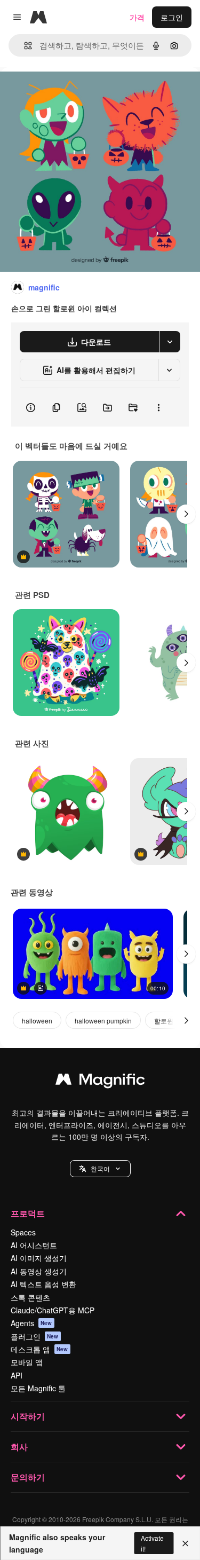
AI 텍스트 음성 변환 (43, 1284)
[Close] (185, 1543)
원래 (61, 91)
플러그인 (35, 1336)
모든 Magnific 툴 (38, 1388)
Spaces (23, 1232)
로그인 (172, 17)
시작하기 (28, 1416)
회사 (19, 1446)
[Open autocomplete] (23, 46)
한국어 (100, 1168)
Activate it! (152, 1543)
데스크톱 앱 (39, 1349)
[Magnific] (100, 1082)
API (16, 1375)
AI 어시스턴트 (34, 1245)
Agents (31, 1323)
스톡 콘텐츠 (30, 1297)
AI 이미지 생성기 (39, 1257)
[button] (100, 1168)
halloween (37, 1020)
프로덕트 (28, 1213)
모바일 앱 (27, 1362)
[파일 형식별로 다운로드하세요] (169, 341)
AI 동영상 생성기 (39, 1271)
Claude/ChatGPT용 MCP (52, 1310)
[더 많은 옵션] (158, 407)
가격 (137, 17)
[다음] (186, 514)
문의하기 (28, 1477)
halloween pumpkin (103, 1020)
